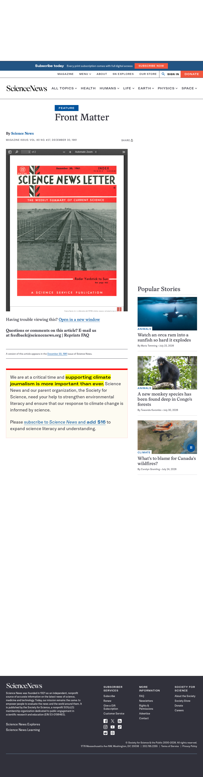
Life (127, 88)
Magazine (65, 73)
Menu (83, 73)
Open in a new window (79, 320)
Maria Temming (149, 345)
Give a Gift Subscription (110, 707)
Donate (192, 74)
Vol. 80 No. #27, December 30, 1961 (53, 139)
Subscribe (109, 696)
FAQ (141, 696)
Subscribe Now (151, 65)
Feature (67, 108)
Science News (22, 133)
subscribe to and (65, 422)
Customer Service (113, 713)
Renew (107, 700)
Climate (144, 452)
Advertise (144, 713)
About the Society (185, 696)
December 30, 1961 (57, 353)
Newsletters (146, 700)
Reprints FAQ (76, 335)
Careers (179, 710)
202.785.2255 (150, 746)
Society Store (182, 700)
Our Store (148, 73)
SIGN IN (173, 74)
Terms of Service (170, 746)
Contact (144, 718)
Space (188, 88)
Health (88, 88)
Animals (144, 328)
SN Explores (123, 73)
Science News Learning (23, 730)
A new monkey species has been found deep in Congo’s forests (165, 399)
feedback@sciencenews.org (36, 335)
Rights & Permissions (146, 707)
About (102, 73)
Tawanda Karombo (151, 409)
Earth (144, 88)
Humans (108, 88)
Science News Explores (23, 724)
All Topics (63, 88)
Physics (166, 88)
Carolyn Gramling (150, 469)
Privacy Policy (189, 746)
